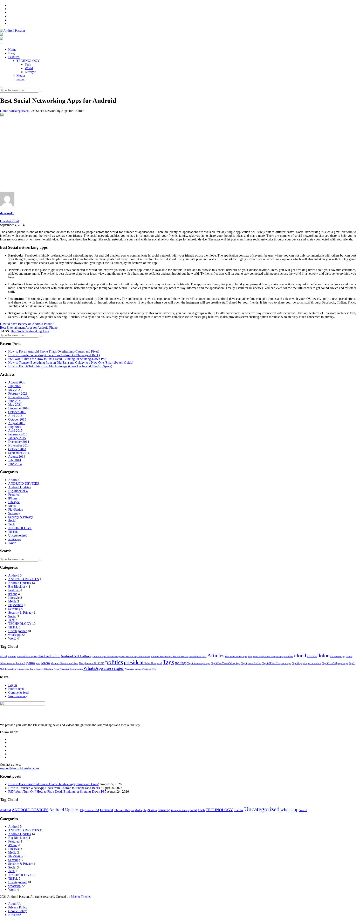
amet (3, 656)
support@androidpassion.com (19, 768)
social (159, 663)
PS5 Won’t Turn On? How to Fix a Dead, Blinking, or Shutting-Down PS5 (57, 359)
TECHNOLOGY (28, 60)
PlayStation (15, 509)
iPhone (12, 498)
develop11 (7, 213)
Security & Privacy (20, 517)
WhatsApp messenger (103, 668)
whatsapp (14, 539)
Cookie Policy (17, 911)
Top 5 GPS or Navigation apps (276, 663)
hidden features (7, 663)
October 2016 (17, 412)
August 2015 (16, 423)
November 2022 (18, 397)
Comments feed (18, 692)
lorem (45, 663)
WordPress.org (17, 696)
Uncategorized (9, 221)
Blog (11, 53)
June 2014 (15, 464)
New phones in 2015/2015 (91, 663)
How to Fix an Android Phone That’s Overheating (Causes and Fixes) (53, 351)
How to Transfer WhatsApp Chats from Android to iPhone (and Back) (54, 355)
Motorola (55, 663)
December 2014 (18, 441)
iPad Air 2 (20, 663)
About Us (14, 903)
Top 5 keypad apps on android (306, 663)
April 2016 (15, 415)
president (134, 662)
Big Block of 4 (18, 491)
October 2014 (17, 449)
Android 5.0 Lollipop (77, 656)
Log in (12, 685)
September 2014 (18, 453)
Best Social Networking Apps (30, 331)
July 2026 (14, 386)
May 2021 (15, 404)
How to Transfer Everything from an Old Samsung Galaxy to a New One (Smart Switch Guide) (70, 362)
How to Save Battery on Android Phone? (27, 324)
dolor (323, 656)
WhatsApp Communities (71, 669)
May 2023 (15, 389)
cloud (300, 656)
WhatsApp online (132, 669)
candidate (288, 656)
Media (20, 75)
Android (13, 480)
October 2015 (17, 419)
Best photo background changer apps (265, 656)
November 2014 (18, 445)
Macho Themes (81, 896)
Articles (215, 656)
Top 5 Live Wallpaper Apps (335, 663)
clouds (312, 656)
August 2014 (16, 456)
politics (114, 662)
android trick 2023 (197, 656)
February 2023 (17, 393)
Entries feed (16, 688)
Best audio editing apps (236, 656)
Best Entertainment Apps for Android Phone (28, 327)
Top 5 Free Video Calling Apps (225, 663)
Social (20, 79)
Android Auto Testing (161, 656)
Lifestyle (30, 72)
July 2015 (14, 427)
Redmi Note (150, 663)
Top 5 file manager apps (198, 663)
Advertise (14, 914)
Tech (28, 64)
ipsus (38, 663)
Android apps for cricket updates (109, 656)
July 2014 (14, 460)
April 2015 (15, 430)
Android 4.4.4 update (27, 656)
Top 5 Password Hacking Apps (44, 669)
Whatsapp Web (149, 669)
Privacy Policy (17, 907)
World (29, 68)
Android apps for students (137, 656)
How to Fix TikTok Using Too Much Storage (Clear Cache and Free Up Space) (60, 366)
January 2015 (17, 438)
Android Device (180, 656)
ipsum (30, 663)
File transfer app (337, 656)
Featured (14, 57)
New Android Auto (69, 663)
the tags (180, 663)
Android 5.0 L (49, 656)
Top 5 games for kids (251, 663)
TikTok (13, 531)
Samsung (14, 513)
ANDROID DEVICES (23, 483)
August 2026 (16, 382)
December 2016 (18, 408)
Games (349, 656)
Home (12, 49)
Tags (168, 662)
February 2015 (17, 434)
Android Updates (19, 487)
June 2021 (15, 401)
